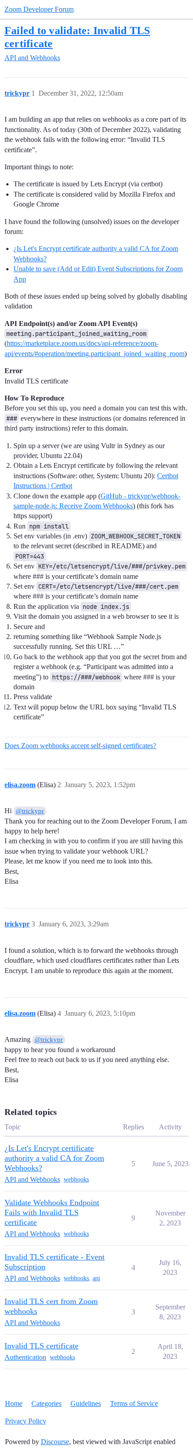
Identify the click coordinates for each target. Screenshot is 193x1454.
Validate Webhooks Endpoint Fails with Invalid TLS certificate (51, 1212)
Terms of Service (134, 1403)
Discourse (55, 1441)
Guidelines (85, 1403)
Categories (46, 1403)
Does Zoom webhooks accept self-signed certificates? (80, 745)
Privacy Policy (25, 1421)
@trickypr (30, 811)
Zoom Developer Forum (39, 9)
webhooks (76, 1179)
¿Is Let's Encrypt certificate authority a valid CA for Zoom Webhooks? (54, 1158)
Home (13, 1403)
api (96, 1278)
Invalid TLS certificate (41, 1345)
